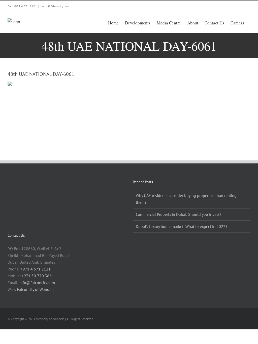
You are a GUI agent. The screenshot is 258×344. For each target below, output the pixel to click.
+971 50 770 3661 (38, 275)
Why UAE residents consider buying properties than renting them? (186, 199)
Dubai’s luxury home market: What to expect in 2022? (181, 226)
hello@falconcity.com (55, 6)
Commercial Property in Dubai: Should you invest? (178, 214)
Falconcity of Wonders (35, 289)
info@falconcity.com (37, 282)
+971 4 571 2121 (25, 6)
